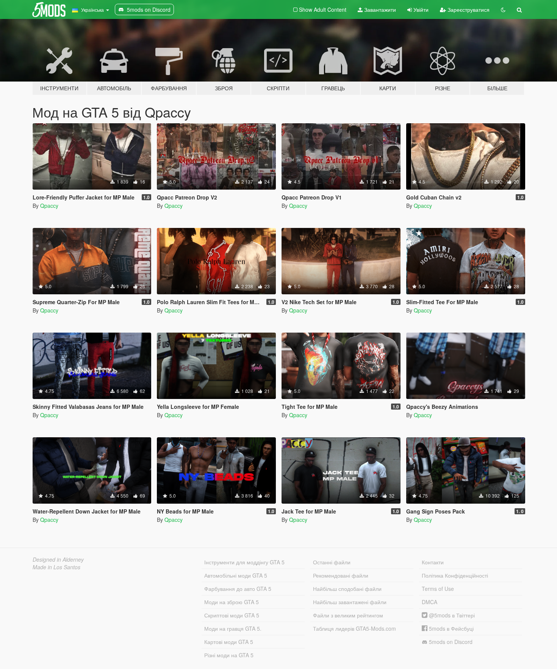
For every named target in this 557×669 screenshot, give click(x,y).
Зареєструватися (468, 9)
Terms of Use (438, 588)
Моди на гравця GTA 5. (232, 628)
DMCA (429, 602)
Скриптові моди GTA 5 (231, 615)
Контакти (433, 562)
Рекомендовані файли (340, 575)
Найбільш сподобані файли (347, 588)
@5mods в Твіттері (451, 615)
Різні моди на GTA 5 (228, 655)
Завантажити (379, 9)
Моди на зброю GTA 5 (231, 602)
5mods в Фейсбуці (450, 628)
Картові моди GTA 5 (228, 641)
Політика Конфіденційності (455, 575)
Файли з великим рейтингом (348, 615)
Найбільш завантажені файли (349, 602)
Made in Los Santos (56, 567)
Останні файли (331, 562)
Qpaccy (49, 205)
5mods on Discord (450, 641)
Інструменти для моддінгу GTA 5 (244, 562)
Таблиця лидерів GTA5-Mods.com (354, 628)
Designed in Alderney (58, 559)
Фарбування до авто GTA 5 (237, 588)
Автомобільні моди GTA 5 (235, 575)
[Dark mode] (503, 9)
